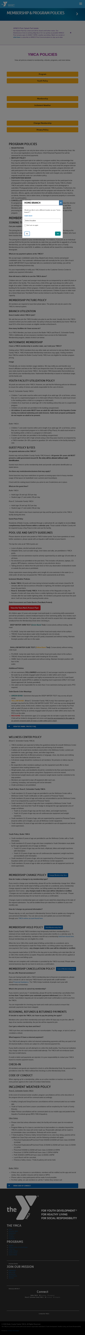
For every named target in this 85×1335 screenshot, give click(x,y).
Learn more (28, 216)
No (27, 234)
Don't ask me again (32, 225)
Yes (58, 233)
